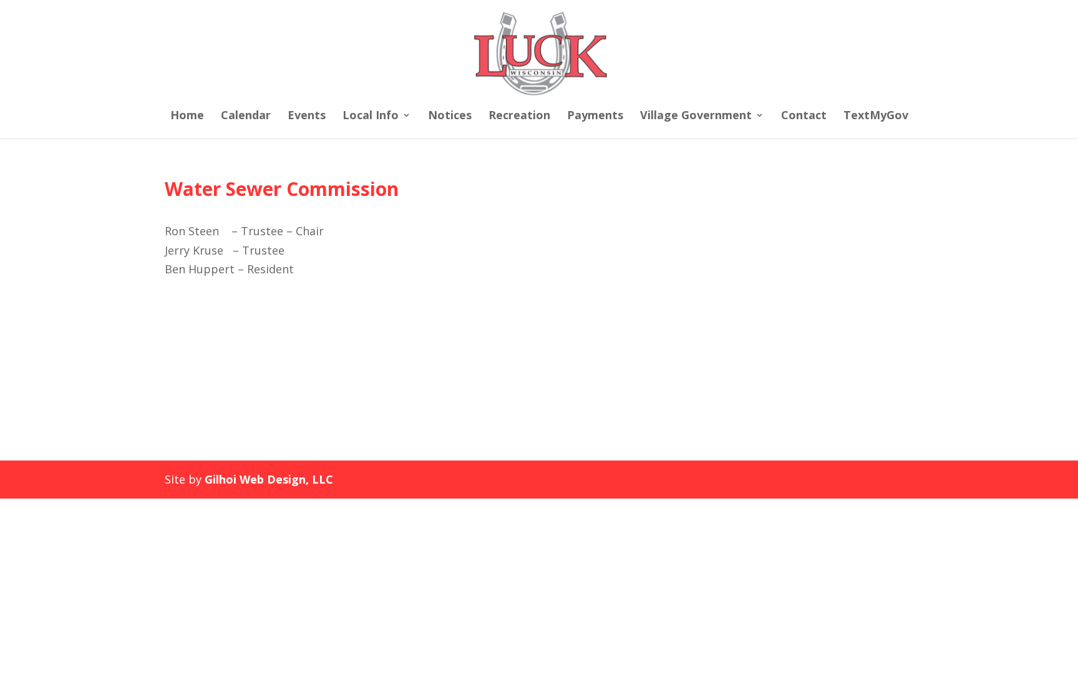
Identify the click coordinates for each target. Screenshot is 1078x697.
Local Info (370, 116)
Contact (804, 116)
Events (307, 116)
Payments (595, 116)
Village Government (696, 116)
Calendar (246, 116)
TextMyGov (875, 116)
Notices (450, 116)
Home (187, 116)
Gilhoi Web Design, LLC (269, 479)
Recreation (519, 116)
